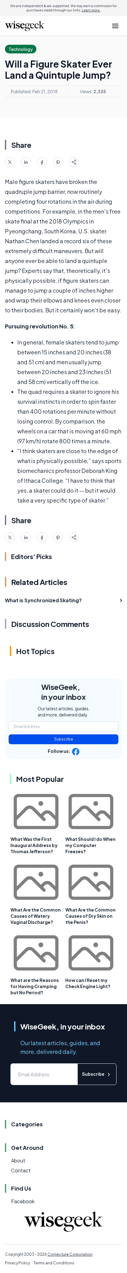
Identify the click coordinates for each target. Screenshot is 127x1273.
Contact (21, 1170)
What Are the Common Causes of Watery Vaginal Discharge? (35, 916)
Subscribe (63, 739)
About (18, 1160)
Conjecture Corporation (69, 1254)
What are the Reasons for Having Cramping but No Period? (34, 986)
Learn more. (91, 10)
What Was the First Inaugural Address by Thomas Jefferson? (34, 845)
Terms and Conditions (54, 1263)
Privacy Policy (17, 1263)
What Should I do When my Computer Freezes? (90, 845)
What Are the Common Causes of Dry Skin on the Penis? (90, 916)
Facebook (23, 1201)
